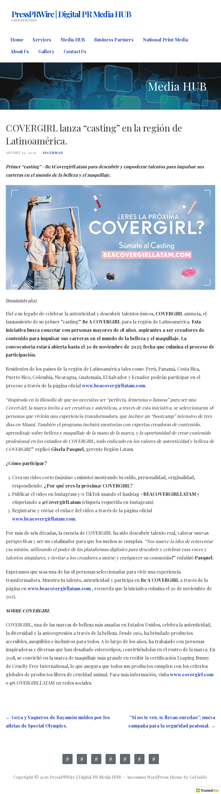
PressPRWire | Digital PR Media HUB (71, 14)
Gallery (46, 51)
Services (42, 40)
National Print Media (165, 40)
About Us (19, 51)
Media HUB (72, 40)
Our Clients (96, 759)
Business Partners (114, 40)
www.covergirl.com (191, 674)
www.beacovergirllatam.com (113, 385)
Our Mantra (82, 759)
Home (16, 40)
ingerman (53, 152)
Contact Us (75, 51)
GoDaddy (198, 777)
